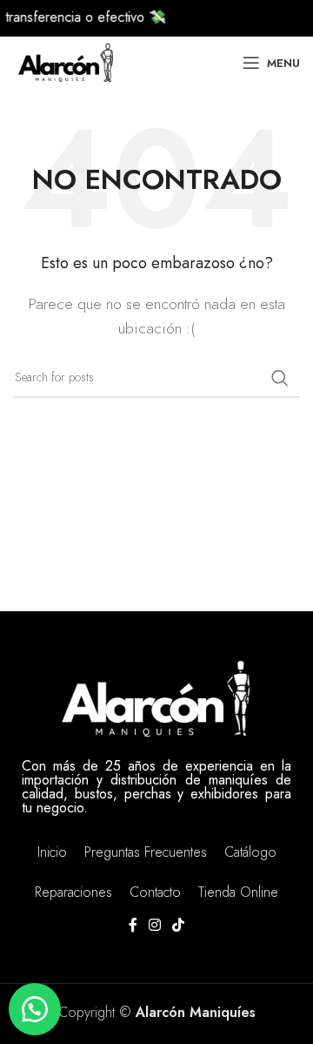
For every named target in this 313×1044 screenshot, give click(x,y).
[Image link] (156, 696)
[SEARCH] (280, 378)
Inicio (52, 852)
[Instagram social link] (154, 926)
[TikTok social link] (178, 926)
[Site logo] (65, 61)
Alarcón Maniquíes (196, 1012)
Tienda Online (238, 892)
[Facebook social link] (133, 926)
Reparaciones (73, 892)
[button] (35, 1009)
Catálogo (250, 852)
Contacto (155, 892)
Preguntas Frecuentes (145, 852)
